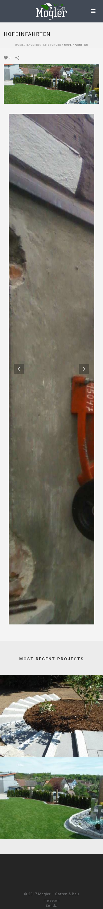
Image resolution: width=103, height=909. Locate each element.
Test (51, 744)
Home (19, 44)
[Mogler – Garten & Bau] (51, 11)
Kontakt (51, 906)
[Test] (51, 695)
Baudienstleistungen (43, 44)
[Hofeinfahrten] (51, 83)
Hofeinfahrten (51, 826)
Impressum (52, 900)
